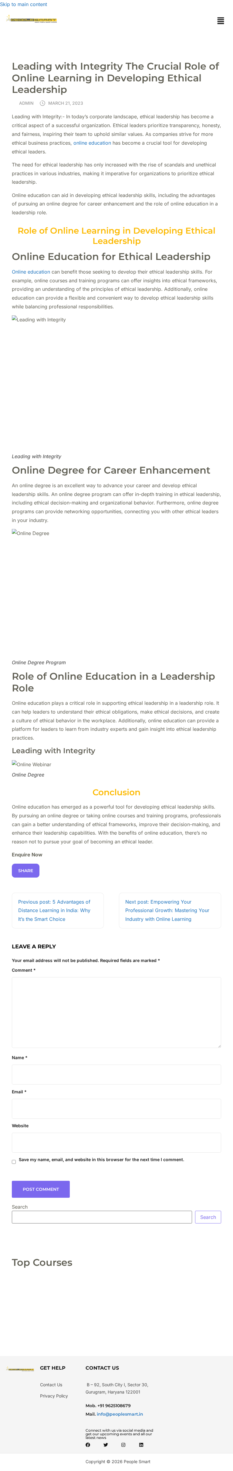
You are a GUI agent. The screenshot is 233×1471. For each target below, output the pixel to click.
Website (20, 1125)
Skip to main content (23, 4)
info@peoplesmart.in (119, 1414)
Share (25, 870)
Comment (24, 970)
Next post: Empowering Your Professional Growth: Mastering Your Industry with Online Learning (167, 910)
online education (92, 143)
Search (20, 1206)
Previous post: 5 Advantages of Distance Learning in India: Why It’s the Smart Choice (54, 910)
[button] (221, 21)
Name (20, 1057)
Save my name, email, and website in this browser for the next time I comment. (101, 1159)
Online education (31, 272)
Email (19, 1091)
